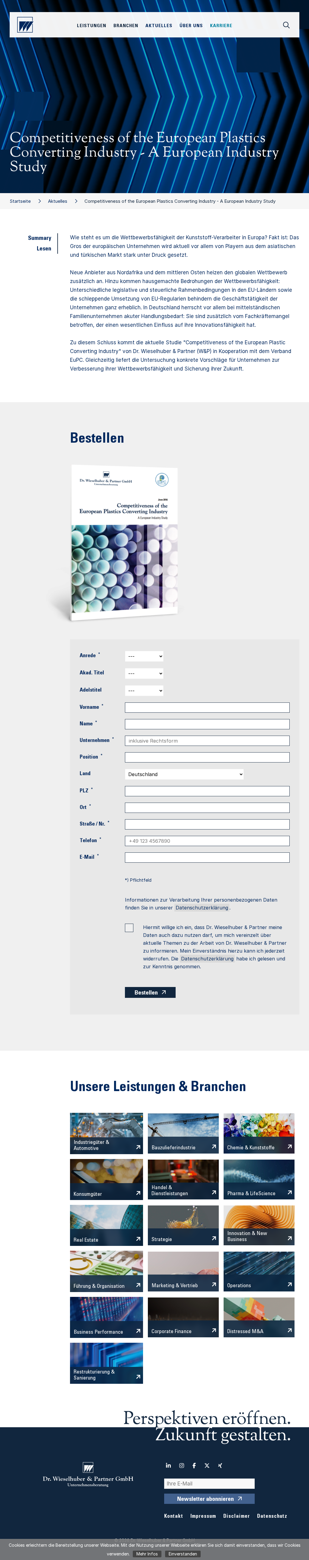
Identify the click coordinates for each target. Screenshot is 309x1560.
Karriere (221, 26)
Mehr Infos (147, 1553)
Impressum (203, 1516)
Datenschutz (272, 1516)
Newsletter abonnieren (205, 1500)
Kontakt (173, 1516)
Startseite (20, 201)
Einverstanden (183, 1553)
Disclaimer (236, 1516)
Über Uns (191, 26)
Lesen (44, 249)
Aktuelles (57, 201)
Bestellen (146, 993)
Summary (39, 239)
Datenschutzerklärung (202, 908)
